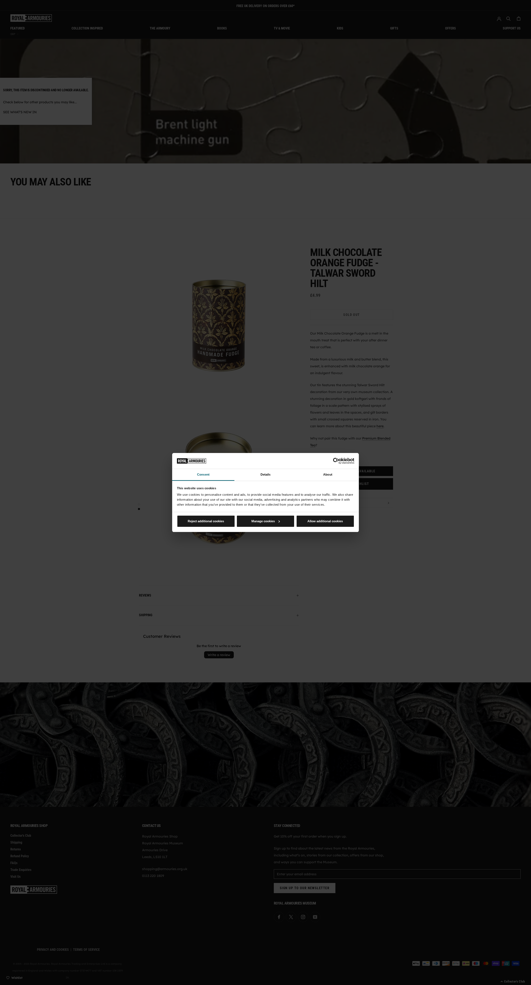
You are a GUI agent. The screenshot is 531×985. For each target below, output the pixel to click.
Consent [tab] (203, 474)
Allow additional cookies (325, 521)
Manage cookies (263, 521)
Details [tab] (266, 474)
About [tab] (327, 474)
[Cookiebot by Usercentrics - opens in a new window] (336, 461)
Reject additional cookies (206, 521)
